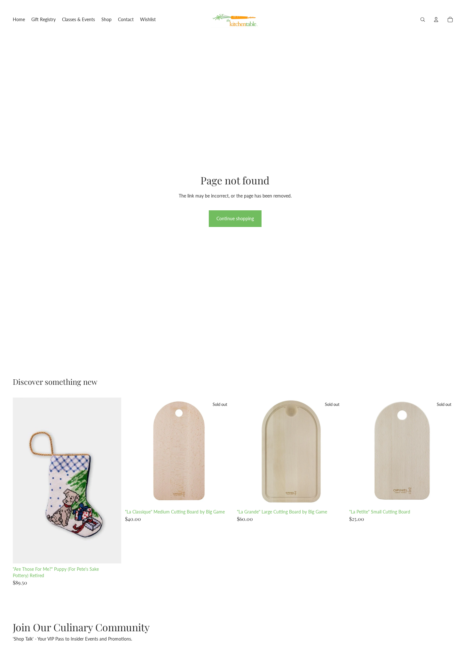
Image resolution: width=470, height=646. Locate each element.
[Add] (111, 553)
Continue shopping (235, 218)
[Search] (423, 19)
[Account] (436, 19)
